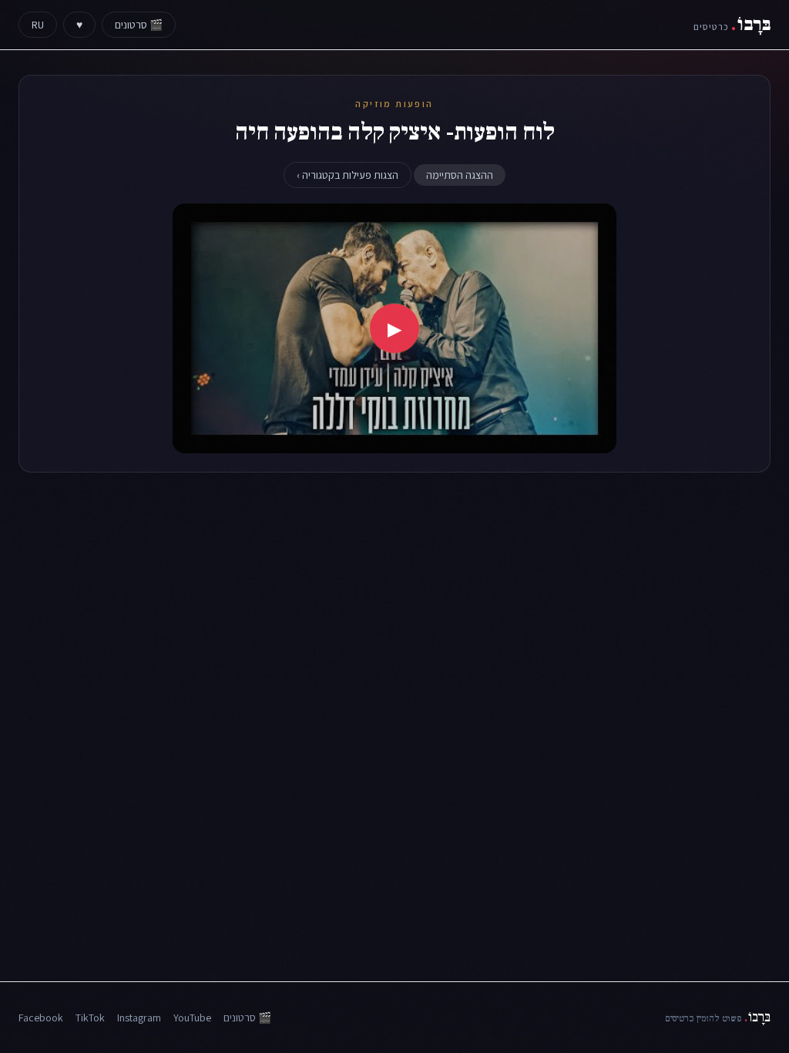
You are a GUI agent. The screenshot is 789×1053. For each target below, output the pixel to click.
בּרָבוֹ (732, 24)
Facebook (40, 1017)
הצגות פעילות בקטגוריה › (347, 175)
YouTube (192, 1017)
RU (38, 25)
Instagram (139, 1017)
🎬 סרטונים (139, 25)
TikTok (90, 1017)
